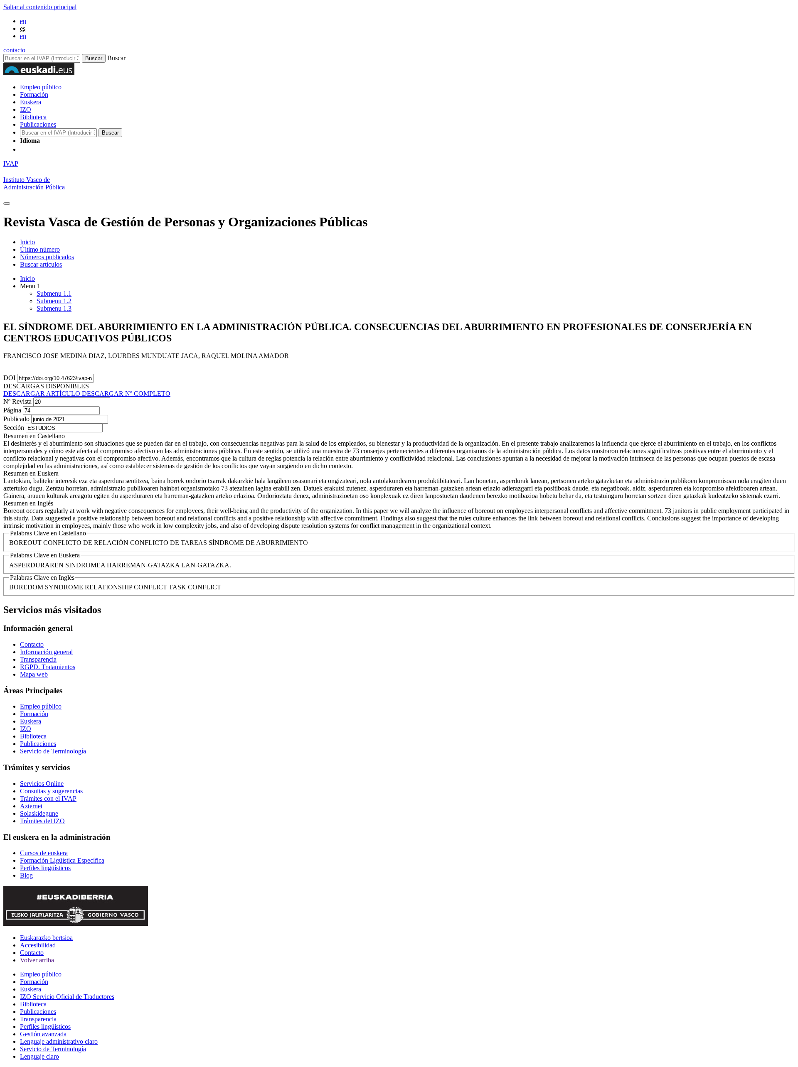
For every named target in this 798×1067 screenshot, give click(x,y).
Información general (46, 651)
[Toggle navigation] (6, 203)
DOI (10, 377)
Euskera (30, 101)
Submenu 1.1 (54, 293)
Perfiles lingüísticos (45, 867)
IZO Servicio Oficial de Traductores (67, 996)
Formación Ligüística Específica (62, 860)
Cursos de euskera (44, 852)
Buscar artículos (41, 264)
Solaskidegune (39, 813)
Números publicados (47, 256)
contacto (14, 50)
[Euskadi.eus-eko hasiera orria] (51, 149)
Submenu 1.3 (54, 308)
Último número (40, 249)
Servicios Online (42, 783)
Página (13, 410)
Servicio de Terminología (53, 751)
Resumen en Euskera (31, 473)
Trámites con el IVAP (48, 798)
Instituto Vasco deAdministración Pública (34, 183)
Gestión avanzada (43, 1034)
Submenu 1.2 (54, 300)
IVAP (10, 163)
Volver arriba (37, 960)
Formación (34, 94)
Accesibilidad (38, 945)
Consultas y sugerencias (51, 791)
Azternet (31, 805)
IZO (25, 109)
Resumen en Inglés (28, 503)
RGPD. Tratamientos (47, 666)
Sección (14, 427)
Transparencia (38, 659)
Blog (26, 875)
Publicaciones (38, 124)
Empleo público (41, 87)
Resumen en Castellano (34, 435)
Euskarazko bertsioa (46, 937)
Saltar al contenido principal (39, 6)
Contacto (32, 644)
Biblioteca (33, 116)
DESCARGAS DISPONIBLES (46, 386)
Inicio (27, 241)
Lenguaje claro (39, 1056)
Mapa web (34, 674)
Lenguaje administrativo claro (59, 1041)
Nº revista (18, 401)
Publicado (17, 418)
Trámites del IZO (42, 820)
